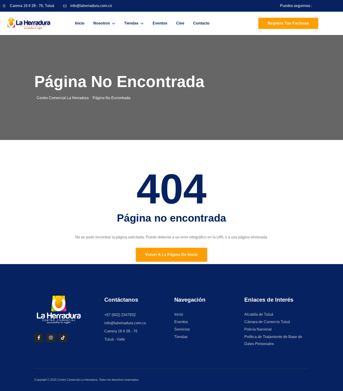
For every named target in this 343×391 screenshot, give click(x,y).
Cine (180, 23)
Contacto (201, 23)
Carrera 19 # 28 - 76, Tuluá (32, 6)
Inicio (79, 23)
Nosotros (101, 23)
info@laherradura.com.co (91, 6)
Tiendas (131, 23)
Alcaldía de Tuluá (258, 314)
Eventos (160, 23)
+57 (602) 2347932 (120, 315)
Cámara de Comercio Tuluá (267, 322)
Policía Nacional (258, 329)
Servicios (182, 329)
